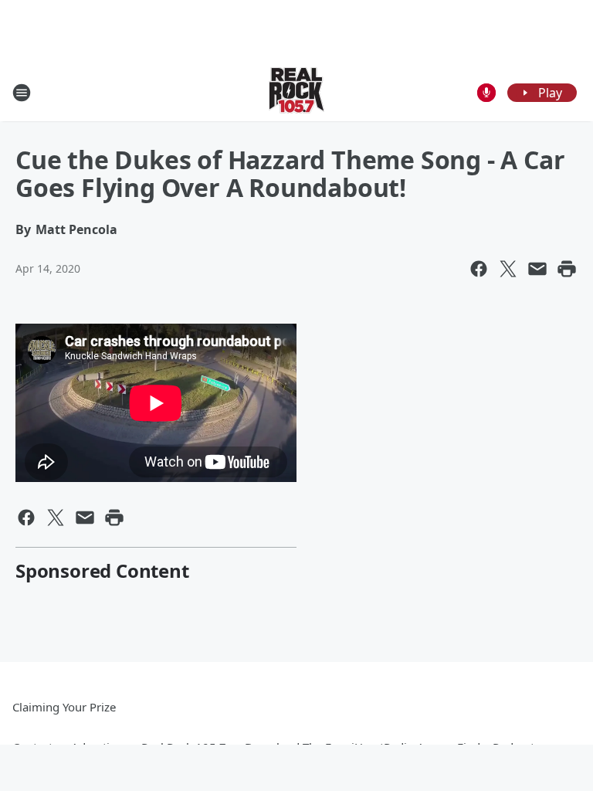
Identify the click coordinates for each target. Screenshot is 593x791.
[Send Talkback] (486, 92)
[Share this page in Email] (537, 269)
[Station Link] (296, 92)
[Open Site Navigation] (21, 92)
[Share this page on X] (508, 269)
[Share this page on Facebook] (479, 269)
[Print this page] (567, 269)
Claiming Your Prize (64, 707)
